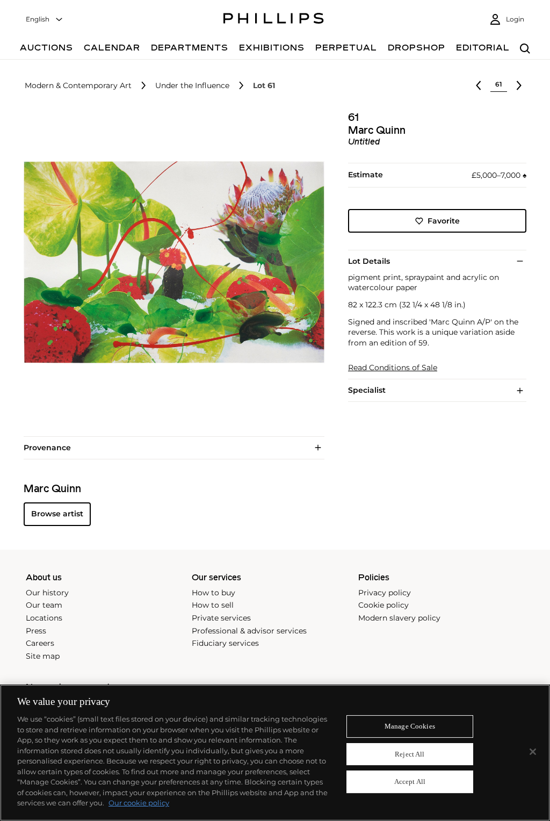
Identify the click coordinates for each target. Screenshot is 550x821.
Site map (43, 656)
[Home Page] (273, 20)
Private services (221, 618)
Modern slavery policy (399, 618)
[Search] (525, 49)
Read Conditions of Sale (392, 367)
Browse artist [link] (57, 513)
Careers (40, 643)
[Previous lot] (478, 85)
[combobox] (44, 19)
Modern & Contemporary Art (78, 85)
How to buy (213, 592)
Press (36, 631)
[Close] (533, 752)
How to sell (213, 605)
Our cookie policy (138, 802)
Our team (44, 605)
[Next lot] (518, 85)
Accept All (409, 782)
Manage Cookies (410, 726)
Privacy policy (384, 592)
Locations (44, 618)
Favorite (444, 221)
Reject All (409, 754)
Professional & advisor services (249, 631)
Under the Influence (192, 85)
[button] (170, 262)
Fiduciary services (225, 643)
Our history (47, 592)
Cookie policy (383, 605)
